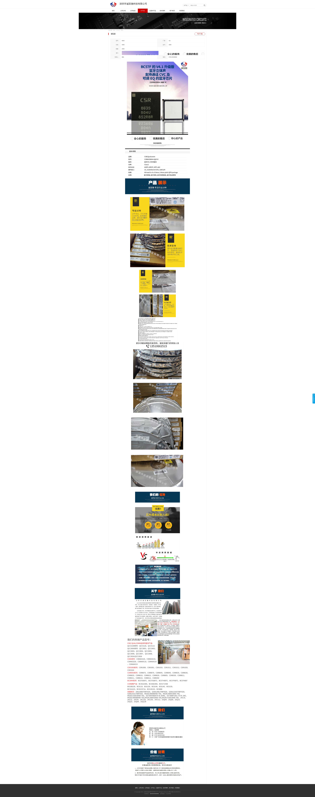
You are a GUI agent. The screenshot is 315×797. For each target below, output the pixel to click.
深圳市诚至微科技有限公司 (133, 3)
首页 (113, 10)
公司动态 (133, 10)
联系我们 (182, 10)
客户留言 (172, 10)
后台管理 (168, 793)
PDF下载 (200, 34)
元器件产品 (152, 10)
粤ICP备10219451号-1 (175, 791)
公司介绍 (123, 10)
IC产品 (185, 5)
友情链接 (162, 793)
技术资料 (162, 10)
